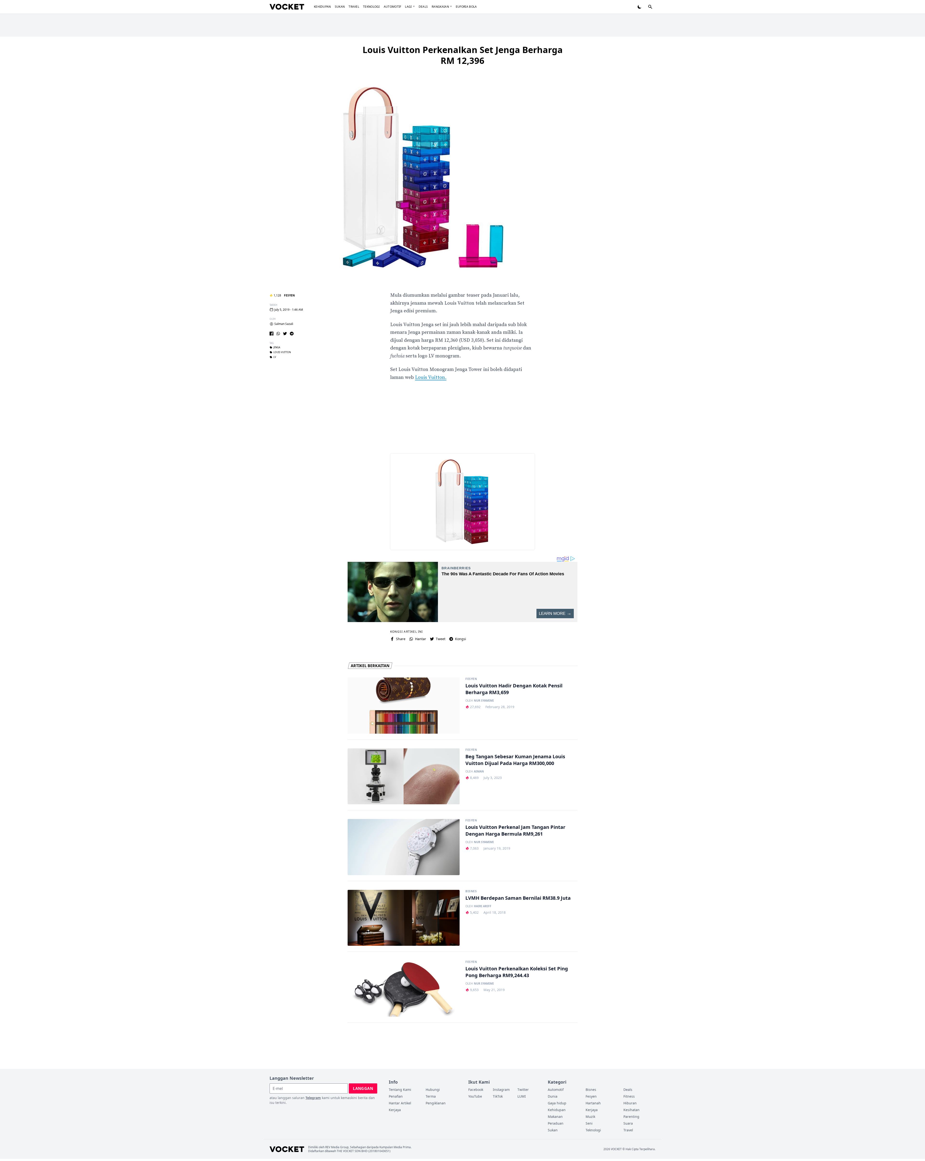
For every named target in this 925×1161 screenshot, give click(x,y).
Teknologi (371, 7)
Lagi (408, 7)
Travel (354, 7)
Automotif (392, 7)
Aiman (479, 771)
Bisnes (471, 891)
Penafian (396, 1096)
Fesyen (289, 295)
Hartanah (593, 1103)
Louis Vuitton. (430, 378)
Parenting (631, 1116)
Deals (423, 7)
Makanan (555, 1116)
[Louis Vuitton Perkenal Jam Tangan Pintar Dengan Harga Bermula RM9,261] (404, 847)
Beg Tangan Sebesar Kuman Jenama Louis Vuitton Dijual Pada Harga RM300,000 (515, 759)
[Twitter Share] (285, 334)
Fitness (629, 1096)
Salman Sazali (283, 324)
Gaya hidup (557, 1103)
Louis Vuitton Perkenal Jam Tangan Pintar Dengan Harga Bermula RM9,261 (515, 830)
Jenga (276, 347)
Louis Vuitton (282, 352)
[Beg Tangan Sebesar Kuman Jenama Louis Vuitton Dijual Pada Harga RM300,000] (404, 776)
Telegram (313, 1097)
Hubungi (433, 1089)
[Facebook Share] (271, 334)
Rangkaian (440, 7)
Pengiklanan (436, 1103)
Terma (431, 1096)
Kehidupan (322, 7)
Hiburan (630, 1103)
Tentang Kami (400, 1089)
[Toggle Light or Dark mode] (639, 6)
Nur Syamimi (484, 700)
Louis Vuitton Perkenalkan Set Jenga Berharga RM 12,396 (463, 55)
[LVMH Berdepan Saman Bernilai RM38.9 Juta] (404, 918)
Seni (589, 1123)
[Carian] (650, 6)
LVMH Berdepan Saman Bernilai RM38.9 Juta (518, 898)
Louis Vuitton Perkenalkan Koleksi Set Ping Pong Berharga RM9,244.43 (516, 972)
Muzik (590, 1116)
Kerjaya (395, 1109)
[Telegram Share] (292, 334)
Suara (628, 1123)
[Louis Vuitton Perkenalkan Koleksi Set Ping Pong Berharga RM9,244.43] (404, 988)
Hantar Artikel (400, 1103)
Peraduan (555, 1123)
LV (274, 357)
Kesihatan (631, 1109)
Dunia (552, 1096)
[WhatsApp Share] (278, 334)
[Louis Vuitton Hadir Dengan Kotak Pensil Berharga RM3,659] (404, 706)
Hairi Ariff (482, 906)
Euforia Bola (466, 7)
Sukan (340, 7)
